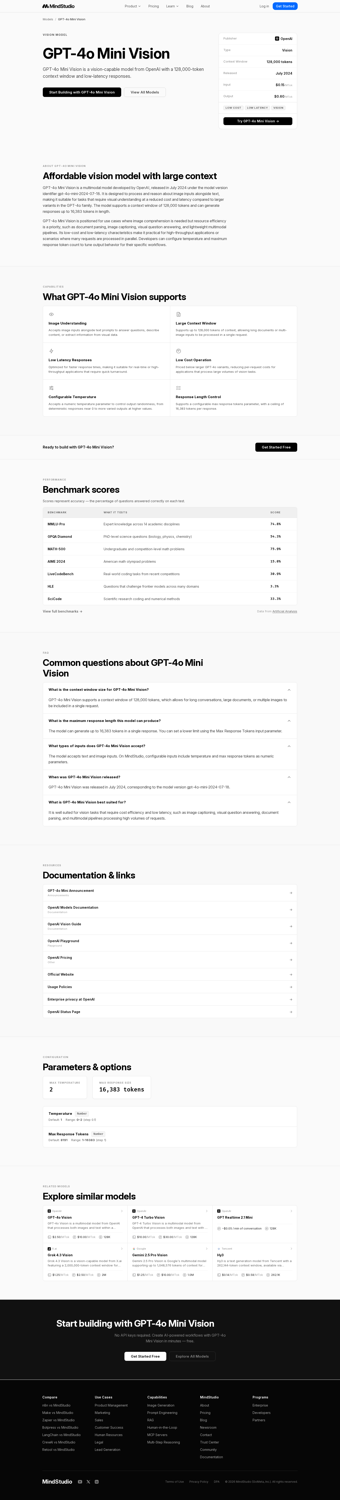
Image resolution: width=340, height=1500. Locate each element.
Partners (259, 1420)
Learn (170, 6)
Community (208, 1450)
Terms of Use (174, 1481)
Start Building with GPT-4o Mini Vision (82, 92)
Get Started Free (276, 447)
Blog (189, 6)
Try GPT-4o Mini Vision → (258, 121)
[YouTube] (80, 1481)
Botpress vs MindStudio (60, 1427)
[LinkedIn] (96, 1481)
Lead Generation (107, 1450)
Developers (262, 1413)
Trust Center (209, 1442)
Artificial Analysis (284, 611)
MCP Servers (157, 1435)
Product (131, 6)
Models (48, 19)
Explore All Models (192, 1356)
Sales (99, 1420)
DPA (216, 1481)
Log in (264, 6)
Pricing (153, 6)
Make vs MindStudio (57, 1413)
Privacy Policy (198, 1481)
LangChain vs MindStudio (61, 1435)
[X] (88, 1481)
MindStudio (57, 1481)
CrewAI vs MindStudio (58, 1442)
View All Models (145, 92)
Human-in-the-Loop (162, 1427)
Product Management (111, 1405)
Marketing (102, 1413)
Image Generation (160, 1405)
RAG (150, 1420)
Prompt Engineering (162, 1413)
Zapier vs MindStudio (58, 1420)
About (205, 6)
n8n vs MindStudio (56, 1405)
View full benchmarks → (62, 611)
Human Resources (109, 1435)
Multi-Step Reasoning (163, 1442)
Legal (99, 1442)
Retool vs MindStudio (58, 1450)
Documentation (211, 1457)
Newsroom (208, 1427)
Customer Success (109, 1427)
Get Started (285, 6)
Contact (206, 1435)
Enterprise (260, 1405)
